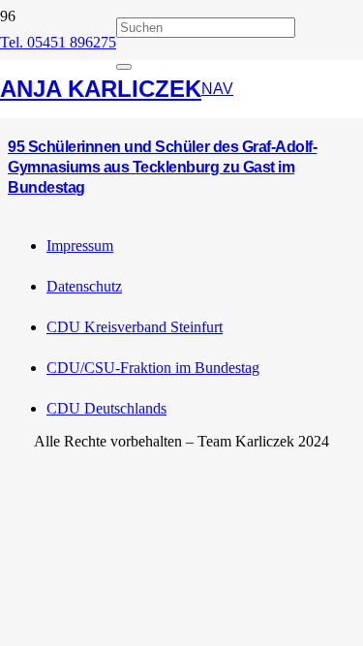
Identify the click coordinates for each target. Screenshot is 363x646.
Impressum (79, 245)
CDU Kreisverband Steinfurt (134, 327)
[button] (217, 89)
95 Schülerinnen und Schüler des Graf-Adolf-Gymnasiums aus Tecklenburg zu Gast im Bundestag (162, 167)
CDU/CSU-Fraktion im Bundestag (152, 367)
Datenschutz (84, 286)
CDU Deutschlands (106, 408)
